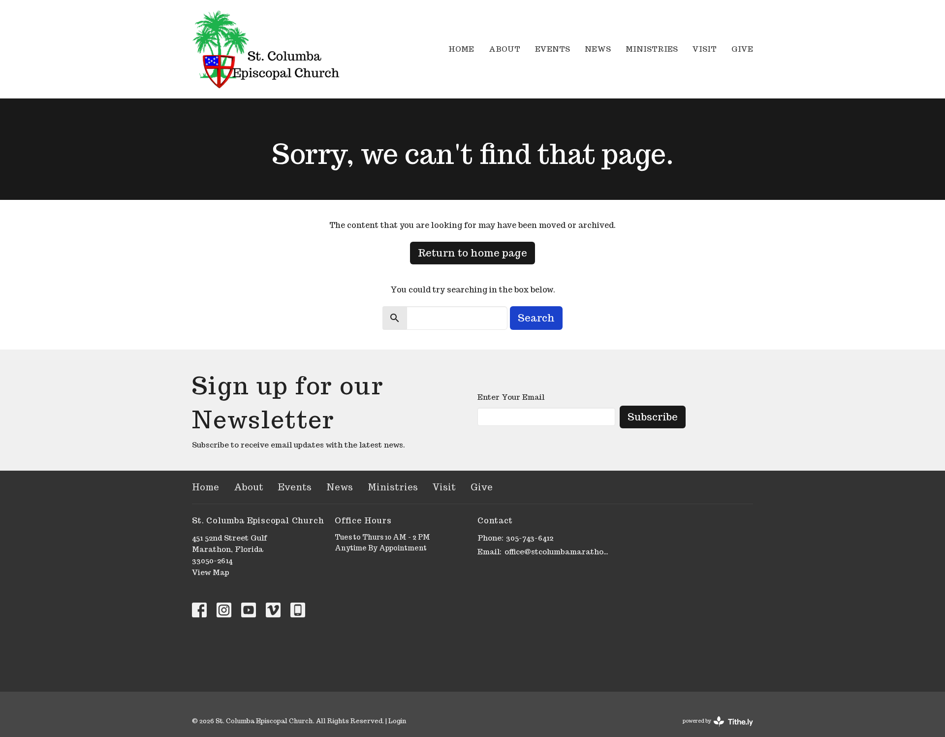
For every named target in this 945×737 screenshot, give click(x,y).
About (504, 49)
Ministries (652, 49)
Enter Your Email (510, 397)
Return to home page (472, 253)
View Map (210, 572)
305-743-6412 (529, 538)
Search (536, 318)
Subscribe (653, 417)
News (598, 49)
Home (461, 49)
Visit (705, 49)
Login (397, 721)
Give (742, 49)
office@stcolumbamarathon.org (557, 551)
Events (552, 49)
